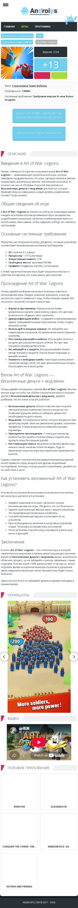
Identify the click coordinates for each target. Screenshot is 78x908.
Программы (43, 26)
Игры (24, 26)
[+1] (59, 75)
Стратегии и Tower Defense (29, 85)
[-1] (42, 75)
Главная (9, 26)
